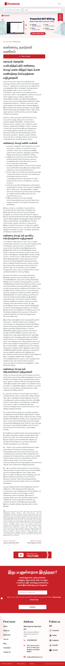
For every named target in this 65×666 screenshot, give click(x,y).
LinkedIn (55, 645)
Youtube (55, 650)
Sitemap (32, 664)
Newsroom (6, 635)
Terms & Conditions (7, 664)
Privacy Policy (21, 664)
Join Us (5, 639)
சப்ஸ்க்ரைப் (32, 607)
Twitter (54, 635)
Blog (4, 643)
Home (5, 626)
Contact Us (7, 652)
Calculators (7, 648)
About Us (6, 630)
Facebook (55, 630)
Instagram (55, 640)
